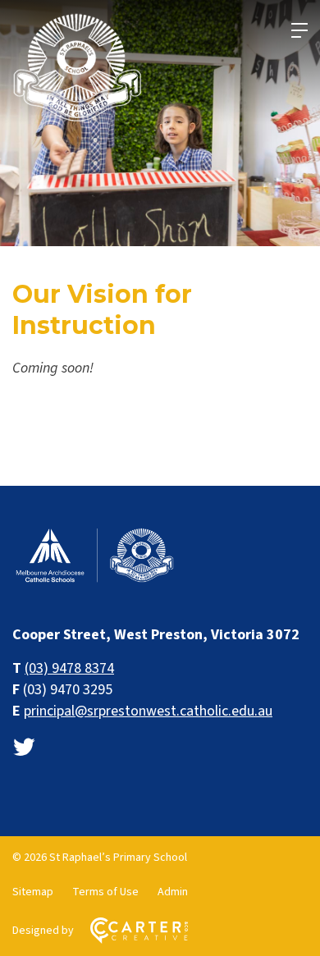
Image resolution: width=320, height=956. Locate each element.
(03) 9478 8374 (69, 668)
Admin (173, 892)
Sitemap (32, 892)
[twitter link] (23, 748)
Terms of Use (105, 892)
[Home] (94, 580)
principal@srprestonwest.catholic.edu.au (148, 711)
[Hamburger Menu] (299, 30)
